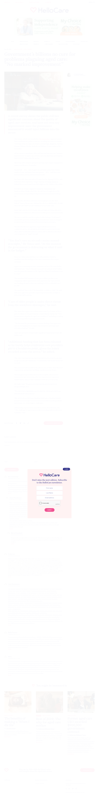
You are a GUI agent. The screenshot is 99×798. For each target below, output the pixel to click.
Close (66, 469)
